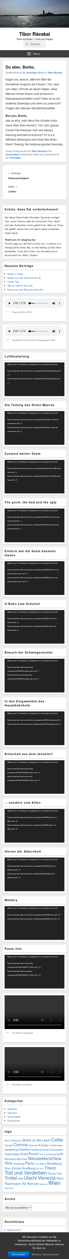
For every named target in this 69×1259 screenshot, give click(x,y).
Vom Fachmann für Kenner (34, 1181)
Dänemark (33, 1145)
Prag (37, 1163)
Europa (43, 1145)
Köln (41, 1154)
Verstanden (19, 1254)
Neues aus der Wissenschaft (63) (25, 289)
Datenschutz (14, 1230)
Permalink (15, 157)
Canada (9, 1145)
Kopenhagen (12, 1154)
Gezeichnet (13, 1120)
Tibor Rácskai (34, 33)
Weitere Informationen (45, 1254)
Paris (29, 1163)
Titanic (50, 1168)
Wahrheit (43, 1184)
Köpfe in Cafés (15, 274)
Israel (45, 1149)
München (22, 1159)
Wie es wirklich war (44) (20, 285)
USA (20, 1178)
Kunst (34, 1153)
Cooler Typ (13, 281)
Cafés (57, 1139)
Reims (43, 1163)
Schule (16, 1168)
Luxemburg (50, 1154)
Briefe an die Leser (36, 1140)
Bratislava (16, 1140)
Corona (20, 1144)
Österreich (9, 1188)
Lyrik (59, 1153)
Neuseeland (40, 1158)
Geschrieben (12, 154)
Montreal (10, 1159)
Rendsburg (54, 1163)
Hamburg (35, 1149)
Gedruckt (12, 1109)
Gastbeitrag (11, 1149)
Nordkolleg (18, 1163)
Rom (8, 1168)
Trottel (11, 1177)
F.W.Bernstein (56, 1145)
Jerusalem (56, 1149)
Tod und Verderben (26, 1172)
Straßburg (28, 1168)
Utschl (30, 1177)
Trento (52, 1173)
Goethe (24, 1149)
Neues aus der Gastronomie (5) (24, 278)
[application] (34, 379)
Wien (54, 1182)
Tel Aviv (40, 1168)
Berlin (7, 1140)
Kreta (24, 1154)
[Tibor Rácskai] (34, 26)
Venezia (47, 1177)
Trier (59, 1173)
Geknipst (12, 1113)
